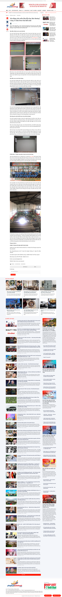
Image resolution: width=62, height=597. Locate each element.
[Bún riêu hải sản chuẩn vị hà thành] (49, 463)
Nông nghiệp (46, 319)
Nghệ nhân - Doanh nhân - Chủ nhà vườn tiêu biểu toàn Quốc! (49, 415)
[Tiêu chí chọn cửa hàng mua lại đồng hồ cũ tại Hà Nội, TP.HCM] (14, 285)
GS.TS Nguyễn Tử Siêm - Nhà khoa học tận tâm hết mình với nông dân (49, 354)
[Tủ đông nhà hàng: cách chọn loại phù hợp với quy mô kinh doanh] (48, 285)
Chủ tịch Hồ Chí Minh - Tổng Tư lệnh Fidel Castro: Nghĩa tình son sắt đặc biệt (28, 415)
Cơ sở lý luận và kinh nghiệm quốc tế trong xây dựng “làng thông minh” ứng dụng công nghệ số (28, 398)
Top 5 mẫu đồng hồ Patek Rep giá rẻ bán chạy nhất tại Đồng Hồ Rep (31, 310)
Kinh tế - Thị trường (24, 403)
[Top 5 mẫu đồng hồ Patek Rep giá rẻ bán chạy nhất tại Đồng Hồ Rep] (31, 303)
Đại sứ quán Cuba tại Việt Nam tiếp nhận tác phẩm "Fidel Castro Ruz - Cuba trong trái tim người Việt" (27, 533)
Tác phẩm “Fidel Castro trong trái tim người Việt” (26, 567)
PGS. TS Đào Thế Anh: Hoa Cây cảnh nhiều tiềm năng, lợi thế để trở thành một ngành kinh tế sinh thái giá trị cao (49, 346)
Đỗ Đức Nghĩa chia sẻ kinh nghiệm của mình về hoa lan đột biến (49, 376)
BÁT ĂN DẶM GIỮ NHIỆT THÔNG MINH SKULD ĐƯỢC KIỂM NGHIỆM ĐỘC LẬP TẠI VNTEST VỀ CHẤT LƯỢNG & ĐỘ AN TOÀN (28, 559)
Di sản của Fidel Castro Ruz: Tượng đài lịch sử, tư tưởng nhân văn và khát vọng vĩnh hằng (28, 381)
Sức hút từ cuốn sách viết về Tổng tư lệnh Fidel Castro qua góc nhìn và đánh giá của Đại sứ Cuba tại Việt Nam (28, 321)
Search (55, 0)
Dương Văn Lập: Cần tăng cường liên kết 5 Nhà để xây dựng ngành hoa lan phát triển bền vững (49, 388)
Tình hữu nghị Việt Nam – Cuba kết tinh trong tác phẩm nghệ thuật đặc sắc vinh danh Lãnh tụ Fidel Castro (28, 516)
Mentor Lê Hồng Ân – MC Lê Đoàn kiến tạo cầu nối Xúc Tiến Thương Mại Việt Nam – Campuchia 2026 (28, 482)
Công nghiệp (46, 426)
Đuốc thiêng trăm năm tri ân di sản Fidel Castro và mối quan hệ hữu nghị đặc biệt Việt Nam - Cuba (29, 356)
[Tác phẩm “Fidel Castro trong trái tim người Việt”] (11, 570)
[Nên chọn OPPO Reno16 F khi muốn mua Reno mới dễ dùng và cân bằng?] (11, 458)
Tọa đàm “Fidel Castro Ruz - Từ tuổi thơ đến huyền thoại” (28, 364)
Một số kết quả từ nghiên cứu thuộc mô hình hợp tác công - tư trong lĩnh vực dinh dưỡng (28, 491)
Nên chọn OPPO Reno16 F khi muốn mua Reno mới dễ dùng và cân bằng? (29, 456)
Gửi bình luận (13, 274)
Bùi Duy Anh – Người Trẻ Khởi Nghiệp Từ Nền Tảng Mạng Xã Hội (28, 525)
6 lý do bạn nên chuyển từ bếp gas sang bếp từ (48, 310)
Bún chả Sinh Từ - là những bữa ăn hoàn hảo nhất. (49, 492)
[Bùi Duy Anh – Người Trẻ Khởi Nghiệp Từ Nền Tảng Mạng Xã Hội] (11, 527)
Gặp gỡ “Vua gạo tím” (47, 357)
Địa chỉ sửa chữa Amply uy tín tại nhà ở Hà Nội (25, 422)
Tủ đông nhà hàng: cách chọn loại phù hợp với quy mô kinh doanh (47, 292)
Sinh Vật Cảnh (46, 391)
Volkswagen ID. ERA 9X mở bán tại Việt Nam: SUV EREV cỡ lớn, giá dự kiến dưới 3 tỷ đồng (29, 406)
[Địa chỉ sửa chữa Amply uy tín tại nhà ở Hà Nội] (11, 425)
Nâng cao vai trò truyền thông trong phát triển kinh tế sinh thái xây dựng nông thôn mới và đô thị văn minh (49, 423)
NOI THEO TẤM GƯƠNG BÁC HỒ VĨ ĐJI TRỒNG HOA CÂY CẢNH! (49, 350)
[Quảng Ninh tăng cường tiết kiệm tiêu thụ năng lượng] (49, 430)
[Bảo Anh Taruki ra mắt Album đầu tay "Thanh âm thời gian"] (14, 303)
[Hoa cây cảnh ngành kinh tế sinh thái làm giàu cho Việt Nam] (49, 364)
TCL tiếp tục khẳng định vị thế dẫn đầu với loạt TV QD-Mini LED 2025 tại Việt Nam (49, 535)
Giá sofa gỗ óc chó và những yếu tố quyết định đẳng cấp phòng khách (30, 292)
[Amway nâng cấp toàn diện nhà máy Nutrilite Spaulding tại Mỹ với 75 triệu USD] (11, 544)
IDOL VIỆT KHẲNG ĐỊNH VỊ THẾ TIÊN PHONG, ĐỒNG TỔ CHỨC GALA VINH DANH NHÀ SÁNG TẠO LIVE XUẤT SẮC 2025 (28, 576)
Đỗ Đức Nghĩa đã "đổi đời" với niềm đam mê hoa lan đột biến (49, 380)
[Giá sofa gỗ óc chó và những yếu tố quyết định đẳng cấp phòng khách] (31, 285)
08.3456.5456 (48, 595)
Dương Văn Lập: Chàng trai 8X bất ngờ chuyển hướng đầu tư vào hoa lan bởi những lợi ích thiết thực (49, 384)
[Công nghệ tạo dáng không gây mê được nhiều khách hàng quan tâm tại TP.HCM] (11, 587)
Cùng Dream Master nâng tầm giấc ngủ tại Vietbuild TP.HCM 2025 (48, 506)
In (35, 266)
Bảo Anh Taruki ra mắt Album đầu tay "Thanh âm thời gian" (13, 310)
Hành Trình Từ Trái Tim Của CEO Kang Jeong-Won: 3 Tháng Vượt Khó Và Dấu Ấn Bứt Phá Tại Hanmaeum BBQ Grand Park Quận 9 (28, 347)
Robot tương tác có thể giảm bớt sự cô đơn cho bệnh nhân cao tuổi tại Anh (49, 452)
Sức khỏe (23, 496)
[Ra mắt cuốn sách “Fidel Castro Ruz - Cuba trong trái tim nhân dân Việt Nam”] (11, 340)
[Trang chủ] (7, 10)
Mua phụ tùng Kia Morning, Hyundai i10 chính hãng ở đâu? (49, 448)
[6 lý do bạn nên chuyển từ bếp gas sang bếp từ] (48, 303)
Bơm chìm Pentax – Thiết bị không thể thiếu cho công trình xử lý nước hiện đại (49, 524)
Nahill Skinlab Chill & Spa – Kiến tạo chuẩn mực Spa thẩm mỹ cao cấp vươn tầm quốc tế (29, 372)
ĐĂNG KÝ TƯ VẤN (57, 595)
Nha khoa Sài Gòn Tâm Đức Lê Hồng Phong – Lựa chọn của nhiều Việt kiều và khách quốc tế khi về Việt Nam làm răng (28, 464)
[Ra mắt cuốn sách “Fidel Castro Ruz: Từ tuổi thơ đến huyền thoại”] (11, 391)
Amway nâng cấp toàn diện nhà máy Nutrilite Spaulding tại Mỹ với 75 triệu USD (29, 542)
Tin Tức (21, 326)
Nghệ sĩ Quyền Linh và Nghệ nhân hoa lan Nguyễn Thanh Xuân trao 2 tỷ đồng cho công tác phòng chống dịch (49, 419)
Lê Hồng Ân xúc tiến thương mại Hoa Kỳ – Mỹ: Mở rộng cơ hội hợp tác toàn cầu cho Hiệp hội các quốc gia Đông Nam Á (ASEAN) (28, 473)
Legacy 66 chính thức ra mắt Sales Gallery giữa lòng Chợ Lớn (28, 593)
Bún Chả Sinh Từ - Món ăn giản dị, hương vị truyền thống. (49, 480)
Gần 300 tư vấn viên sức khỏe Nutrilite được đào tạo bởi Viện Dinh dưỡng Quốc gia (28, 499)
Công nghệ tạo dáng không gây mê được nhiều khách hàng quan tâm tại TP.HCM (28, 585)
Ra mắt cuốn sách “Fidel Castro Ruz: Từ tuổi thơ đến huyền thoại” (28, 389)
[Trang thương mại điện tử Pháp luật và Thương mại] (12, 5)
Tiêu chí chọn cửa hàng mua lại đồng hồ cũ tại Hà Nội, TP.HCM (14, 292)
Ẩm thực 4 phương (47, 460)
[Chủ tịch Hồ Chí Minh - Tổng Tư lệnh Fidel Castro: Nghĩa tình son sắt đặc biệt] (11, 417)
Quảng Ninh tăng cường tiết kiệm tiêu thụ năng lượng (49, 436)
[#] (38, 5)
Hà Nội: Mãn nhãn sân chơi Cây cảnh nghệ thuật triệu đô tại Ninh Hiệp (49, 402)
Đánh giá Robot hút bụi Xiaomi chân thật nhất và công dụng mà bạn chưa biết (49, 456)
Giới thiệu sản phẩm (9, 289)
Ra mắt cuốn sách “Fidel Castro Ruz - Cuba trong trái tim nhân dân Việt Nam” (25, 12)
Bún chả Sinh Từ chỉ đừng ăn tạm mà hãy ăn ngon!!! (49, 484)
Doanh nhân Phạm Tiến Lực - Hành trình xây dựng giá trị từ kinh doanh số (28, 508)
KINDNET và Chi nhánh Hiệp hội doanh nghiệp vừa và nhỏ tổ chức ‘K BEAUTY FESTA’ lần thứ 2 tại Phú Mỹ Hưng (28, 330)
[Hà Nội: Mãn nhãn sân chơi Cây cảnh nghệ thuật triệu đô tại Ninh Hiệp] (49, 395)
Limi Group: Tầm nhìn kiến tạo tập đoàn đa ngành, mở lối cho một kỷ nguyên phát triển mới (28, 439)
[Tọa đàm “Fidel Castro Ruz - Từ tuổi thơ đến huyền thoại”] (11, 366)
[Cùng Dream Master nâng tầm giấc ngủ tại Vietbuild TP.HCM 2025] (49, 499)
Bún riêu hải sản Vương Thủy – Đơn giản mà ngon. (49, 488)
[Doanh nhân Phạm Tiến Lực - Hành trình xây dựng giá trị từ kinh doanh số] (11, 510)
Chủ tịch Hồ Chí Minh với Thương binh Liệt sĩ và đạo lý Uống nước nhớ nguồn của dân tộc (28, 447)
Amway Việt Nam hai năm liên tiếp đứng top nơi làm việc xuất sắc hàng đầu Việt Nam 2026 (28, 550)
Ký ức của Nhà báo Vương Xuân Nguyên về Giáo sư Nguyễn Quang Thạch (49, 411)
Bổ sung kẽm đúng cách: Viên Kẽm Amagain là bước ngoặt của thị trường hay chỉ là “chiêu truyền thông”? (49, 528)
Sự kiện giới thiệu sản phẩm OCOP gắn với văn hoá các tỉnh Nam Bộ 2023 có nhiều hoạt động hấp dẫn (49, 330)
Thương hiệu (46, 496)
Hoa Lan (45, 361)
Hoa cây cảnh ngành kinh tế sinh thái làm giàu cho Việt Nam (49, 371)
